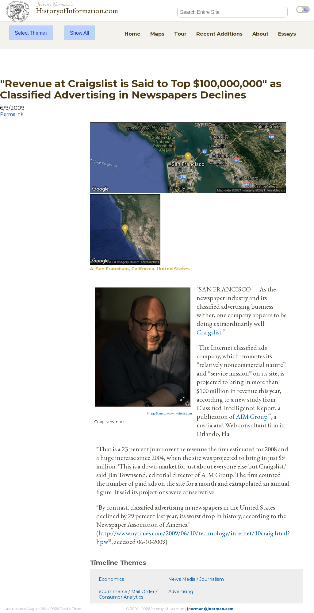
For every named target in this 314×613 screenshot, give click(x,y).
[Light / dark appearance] (303, 9)
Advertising (180, 591)
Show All (79, 33)
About (260, 34)
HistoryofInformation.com (77, 7)
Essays (287, 34)
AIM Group (252, 416)
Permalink (11, 114)
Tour (180, 34)
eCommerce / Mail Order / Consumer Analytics (128, 594)
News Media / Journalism (196, 579)
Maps (157, 34)
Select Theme (30, 33)
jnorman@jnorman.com (210, 609)
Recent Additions (219, 34)
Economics (111, 579)
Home (132, 34)
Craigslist (209, 332)
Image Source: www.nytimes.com (169, 413)
